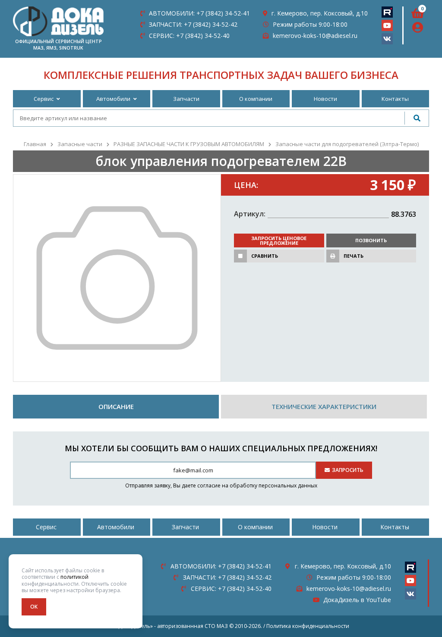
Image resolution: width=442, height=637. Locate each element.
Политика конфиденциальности (307, 626)
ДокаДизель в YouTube (357, 600)
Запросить (347, 470)
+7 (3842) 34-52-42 (193, 24)
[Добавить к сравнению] (240, 256)
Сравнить (264, 256)
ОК (34, 606)
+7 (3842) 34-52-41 (199, 13)
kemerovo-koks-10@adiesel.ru (315, 35)
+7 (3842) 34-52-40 (189, 35)
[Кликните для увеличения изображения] (117, 278)
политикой (74, 577)
